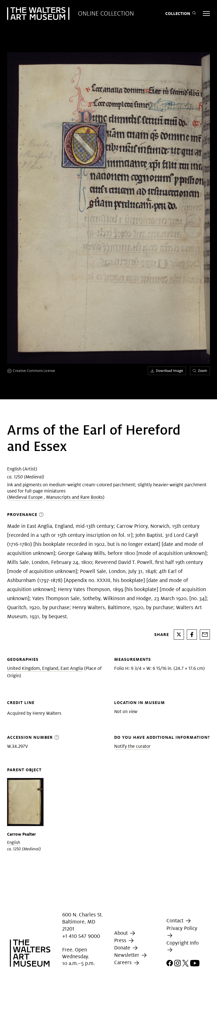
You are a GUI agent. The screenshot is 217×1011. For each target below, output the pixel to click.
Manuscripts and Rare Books (74, 497)
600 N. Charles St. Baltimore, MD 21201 (82, 921)
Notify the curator (132, 746)
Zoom (202, 370)
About (121, 933)
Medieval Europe (26, 497)
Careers (123, 962)
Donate (123, 947)
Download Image (169, 370)
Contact (175, 920)
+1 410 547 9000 (81, 936)
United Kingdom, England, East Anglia (45, 668)
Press (121, 940)
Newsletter (127, 955)
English (14, 469)
